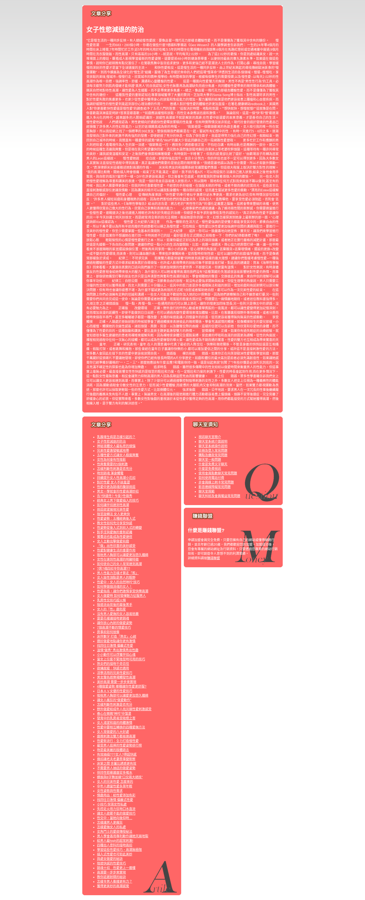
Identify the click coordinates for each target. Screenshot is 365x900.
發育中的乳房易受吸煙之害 (116, 718)
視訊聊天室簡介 (210, 437)
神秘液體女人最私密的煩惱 (116, 446)
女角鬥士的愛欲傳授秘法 (114, 832)
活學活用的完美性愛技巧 (114, 673)
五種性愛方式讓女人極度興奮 (118, 455)
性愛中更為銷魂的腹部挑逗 (116, 487)
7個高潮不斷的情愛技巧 (114, 627)
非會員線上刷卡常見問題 (216, 482)
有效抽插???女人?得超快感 (117, 754)
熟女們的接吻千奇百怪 (113, 664)
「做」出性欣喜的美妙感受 (116, 546)
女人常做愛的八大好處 (113, 732)
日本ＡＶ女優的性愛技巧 (114, 691)
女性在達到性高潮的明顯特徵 (118, 559)
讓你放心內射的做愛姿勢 (114, 623)
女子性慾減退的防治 (111, 441)
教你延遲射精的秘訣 (111, 877)
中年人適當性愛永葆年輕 (114, 786)
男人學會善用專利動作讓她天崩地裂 (122, 836)
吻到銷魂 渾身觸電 (110, 473)
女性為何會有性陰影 (111, 460)
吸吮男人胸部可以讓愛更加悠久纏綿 (122, 555)
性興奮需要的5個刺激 (112, 464)
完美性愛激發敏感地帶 (113, 451)
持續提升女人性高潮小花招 (116, 478)
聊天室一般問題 (210, 460)
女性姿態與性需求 (110, 791)
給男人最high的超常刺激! (115, 841)
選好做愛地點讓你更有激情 (116, 641)
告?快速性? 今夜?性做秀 (114, 496)
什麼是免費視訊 (210, 469)
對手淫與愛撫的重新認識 (114, 532)
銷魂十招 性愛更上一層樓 (116, 868)
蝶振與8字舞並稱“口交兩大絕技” (120, 777)
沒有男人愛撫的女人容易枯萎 (118, 614)
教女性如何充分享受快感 (114, 523)
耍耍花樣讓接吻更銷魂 (113, 618)
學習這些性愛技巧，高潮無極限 (119, 850)
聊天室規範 (207, 491)
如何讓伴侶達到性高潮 (113, 505)
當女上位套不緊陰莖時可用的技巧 (121, 659)
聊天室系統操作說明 (213, 446)
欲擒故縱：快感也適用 (113, 668)
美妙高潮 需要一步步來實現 (116, 682)
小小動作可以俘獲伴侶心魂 (116, 655)
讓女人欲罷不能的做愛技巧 (116, 813)
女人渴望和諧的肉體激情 (114, 723)
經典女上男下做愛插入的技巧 (118, 500)
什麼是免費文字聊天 (213, 464)
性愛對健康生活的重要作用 (116, 550)
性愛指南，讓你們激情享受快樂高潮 (122, 591)
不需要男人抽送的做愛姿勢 (116, 768)
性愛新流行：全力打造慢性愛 (118, 741)
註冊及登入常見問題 (213, 451)
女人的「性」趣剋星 (111, 609)
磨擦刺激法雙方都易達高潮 (116, 736)
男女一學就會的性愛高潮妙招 (118, 491)
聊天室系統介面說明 (213, 441)
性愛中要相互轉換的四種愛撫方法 (121, 727)
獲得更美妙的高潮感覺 (113, 886)
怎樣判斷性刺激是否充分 (114, 469)
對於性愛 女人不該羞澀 (113, 482)
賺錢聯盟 (213, 558)
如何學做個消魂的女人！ (114, 587)
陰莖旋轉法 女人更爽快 (113, 514)
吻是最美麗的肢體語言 (113, 750)
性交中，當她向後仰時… (114, 818)
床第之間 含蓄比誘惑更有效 (116, 764)
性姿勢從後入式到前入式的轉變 (119, 528)
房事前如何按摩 (108, 632)
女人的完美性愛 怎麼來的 (115, 782)
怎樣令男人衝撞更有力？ (114, 881)
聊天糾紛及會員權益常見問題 (219, 496)
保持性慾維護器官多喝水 (114, 773)
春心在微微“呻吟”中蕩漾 (114, 714)
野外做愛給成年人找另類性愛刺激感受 (124, 709)
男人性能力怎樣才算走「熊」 (118, 573)
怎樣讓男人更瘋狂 (110, 822)
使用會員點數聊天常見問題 (218, 473)
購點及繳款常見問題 (213, 455)
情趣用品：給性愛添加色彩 (116, 795)
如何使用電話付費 (211, 478)
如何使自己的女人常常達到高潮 (119, 564)
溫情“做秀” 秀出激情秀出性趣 (117, 650)
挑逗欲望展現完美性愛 (113, 510)
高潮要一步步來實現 (111, 872)
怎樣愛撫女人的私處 (111, 827)
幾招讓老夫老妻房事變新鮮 (116, 759)
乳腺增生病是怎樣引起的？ (116, 437)
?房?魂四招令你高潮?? (113, 568)
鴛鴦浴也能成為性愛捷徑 (114, 537)
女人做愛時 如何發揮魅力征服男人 (121, 596)
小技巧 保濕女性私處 (112, 804)
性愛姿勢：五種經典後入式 (116, 519)
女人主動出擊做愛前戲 (113, 541)
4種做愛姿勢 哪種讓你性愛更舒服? (121, 686)
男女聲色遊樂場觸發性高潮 (116, 677)
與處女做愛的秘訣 (110, 859)
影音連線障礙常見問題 (215, 487)
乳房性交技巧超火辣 (111, 600)
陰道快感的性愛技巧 (111, 863)
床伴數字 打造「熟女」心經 (116, 637)
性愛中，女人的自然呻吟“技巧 (118, 582)
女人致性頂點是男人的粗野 (116, 578)
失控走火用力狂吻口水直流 (116, 809)
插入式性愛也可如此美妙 (114, 854)
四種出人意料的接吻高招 (114, 845)
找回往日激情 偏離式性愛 (115, 646)
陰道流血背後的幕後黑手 (114, 605)
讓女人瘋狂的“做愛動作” (114, 700)
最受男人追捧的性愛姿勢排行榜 (119, 745)
